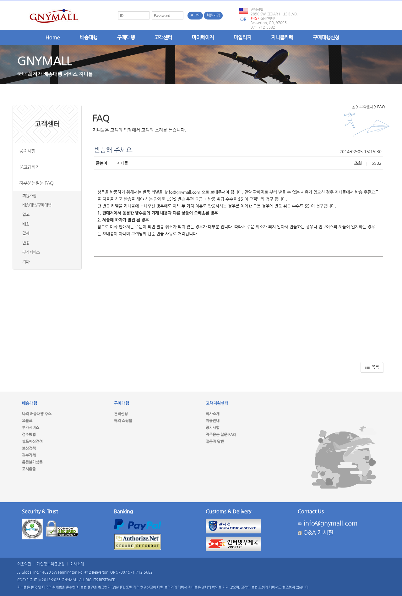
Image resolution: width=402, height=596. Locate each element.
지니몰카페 (282, 37)
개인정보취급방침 (50, 564)
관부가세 (29, 455)
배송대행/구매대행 (36, 205)
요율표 (27, 420)
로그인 (195, 15)
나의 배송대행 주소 (37, 413)
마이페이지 (203, 37)
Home (53, 37)
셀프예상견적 (32, 441)
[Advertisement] (238, 307)
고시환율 (29, 469)
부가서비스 (31, 252)
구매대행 (126, 37)
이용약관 (24, 564)
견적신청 (121, 413)
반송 (25, 242)
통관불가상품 (32, 462)
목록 (374, 367)
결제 (25, 233)
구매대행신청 (326, 37)
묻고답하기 (29, 167)
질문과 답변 (215, 441)
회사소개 (213, 413)
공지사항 (27, 150)
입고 (25, 214)
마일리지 (242, 37)
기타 (25, 261)
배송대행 (88, 37)
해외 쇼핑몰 (123, 420)
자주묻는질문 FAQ (36, 183)
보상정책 (29, 448)
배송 (25, 223)
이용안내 (213, 420)
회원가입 (213, 15)
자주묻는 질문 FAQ (221, 434)
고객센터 (163, 37)
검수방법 (29, 434)
